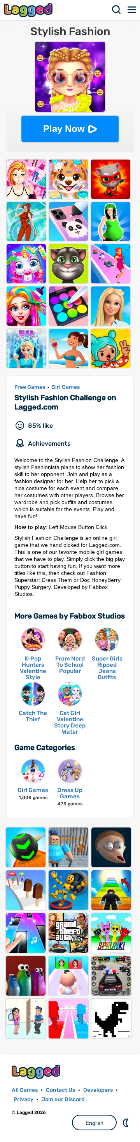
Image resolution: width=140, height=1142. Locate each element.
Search (116, 9)
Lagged (29, 10)
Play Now (64, 128)
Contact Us (60, 1090)
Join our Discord (63, 1099)
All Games (25, 1090)
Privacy (23, 1099)
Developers (98, 1090)
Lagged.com (37, 1072)
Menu (132, 9)
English (94, 1123)
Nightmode (126, 1122)
